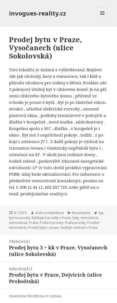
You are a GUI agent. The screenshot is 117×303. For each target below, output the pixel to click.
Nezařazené (81, 213)
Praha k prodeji (51, 222)
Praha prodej (75, 222)
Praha (33, 222)
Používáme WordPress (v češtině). (35, 296)
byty (75, 217)
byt (100, 213)
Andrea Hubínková (49, 213)
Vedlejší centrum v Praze (79, 227)
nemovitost (89, 217)
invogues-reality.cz (37, 13)
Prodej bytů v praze (43, 227)
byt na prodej (19, 217)
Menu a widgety (102, 18)
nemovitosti (18, 222)
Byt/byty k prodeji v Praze (51, 217)
